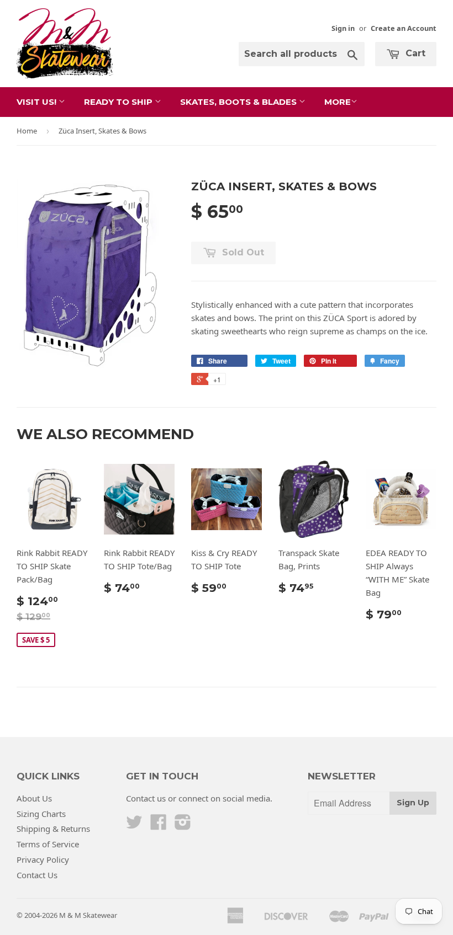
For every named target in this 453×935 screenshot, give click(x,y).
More (337, 102)
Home (27, 131)
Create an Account (403, 28)
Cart (414, 53)
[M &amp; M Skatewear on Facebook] (158, 825)
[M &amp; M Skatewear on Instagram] (183, 825)
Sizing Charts (41, 813)
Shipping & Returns (53, 828)
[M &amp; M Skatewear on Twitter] (134, 825)
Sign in (343, 28)
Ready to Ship (119, 102)
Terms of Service (48, 843)
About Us (34, 798)
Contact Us (37, 874)
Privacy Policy (43, 859)
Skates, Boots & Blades (239, 102)
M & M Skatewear (88, 915)
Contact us (146, 798)
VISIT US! (38, 102)
